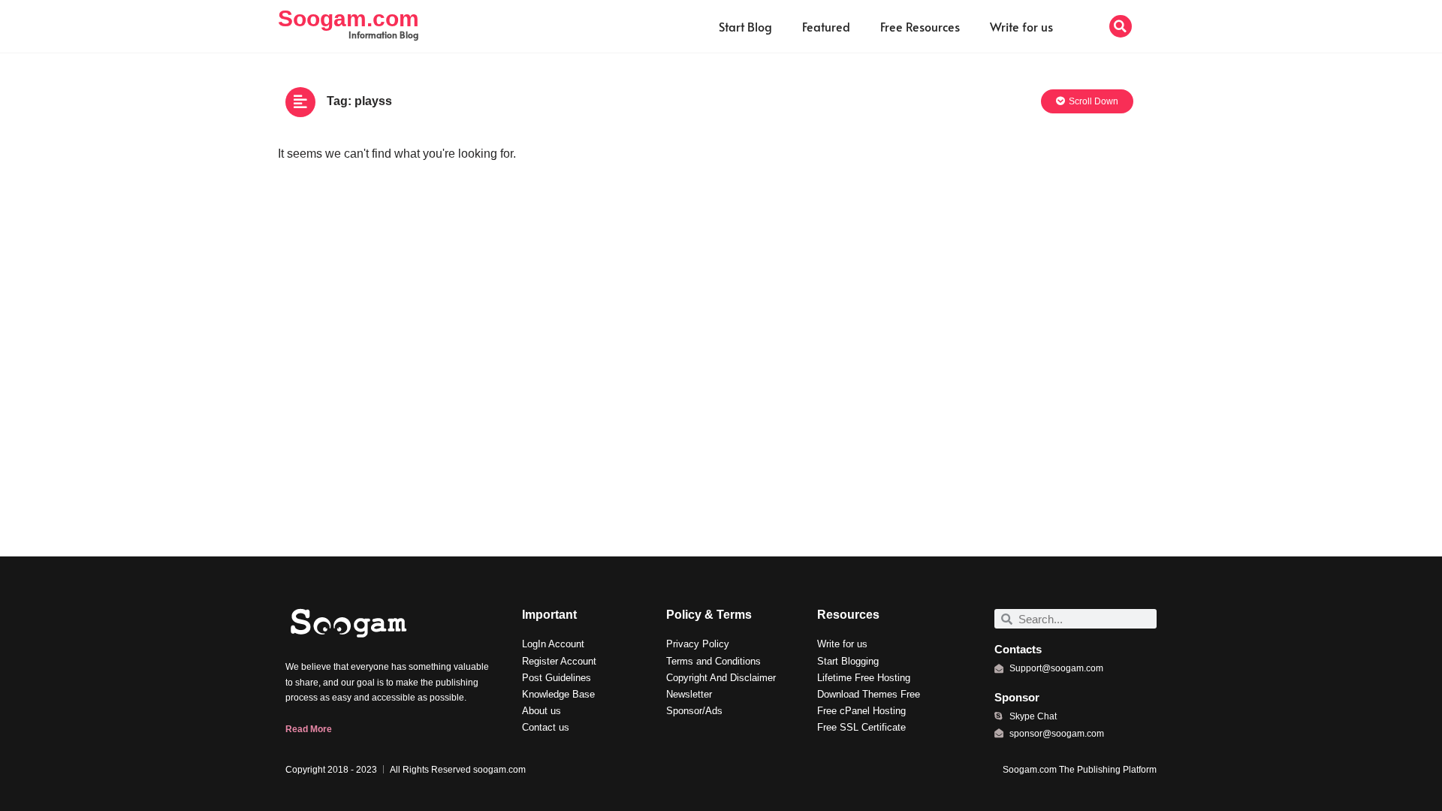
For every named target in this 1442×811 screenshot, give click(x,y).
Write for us (1021, 26)
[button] (1120, 26)
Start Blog (745, 26)
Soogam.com (348, 18)
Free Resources (920, 26)
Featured (826, 26)
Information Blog (383, 35)
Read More (308, 729)
